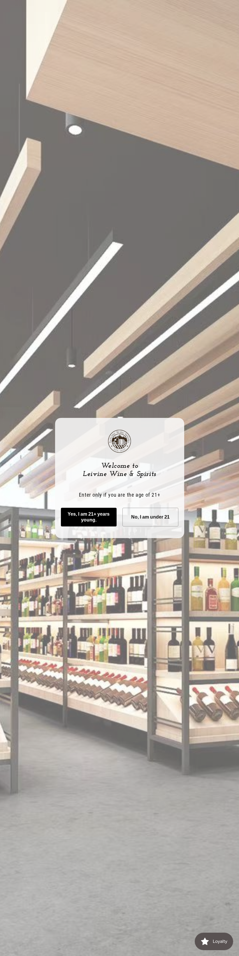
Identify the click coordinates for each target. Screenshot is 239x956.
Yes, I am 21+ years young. (89, 517)
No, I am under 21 (150, 516)
